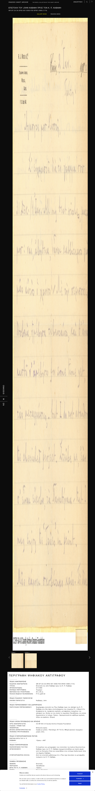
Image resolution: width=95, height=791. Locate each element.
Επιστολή (39, 763)
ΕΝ (4, 404)
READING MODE (55, 14)
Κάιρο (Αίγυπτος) (42, 769)
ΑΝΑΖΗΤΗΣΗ (78, 1)
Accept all (79, 773)
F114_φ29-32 (40, 693)
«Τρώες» (39, 767)
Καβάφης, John (41, 700)
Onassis (4, 389)
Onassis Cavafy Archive (18, 2)
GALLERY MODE (42, 14)
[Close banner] (92, 772)
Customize (22, 788)
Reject (79, 783)
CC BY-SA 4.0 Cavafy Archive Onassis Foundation (53, 723)
